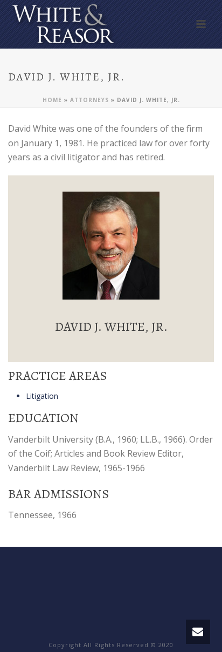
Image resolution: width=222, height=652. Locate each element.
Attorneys (89, 100)
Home (52, 100)
